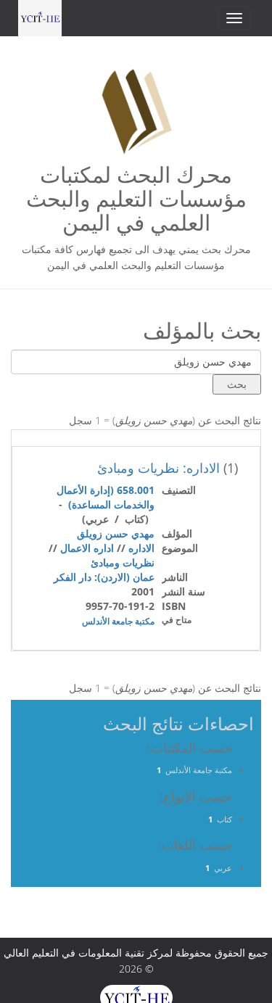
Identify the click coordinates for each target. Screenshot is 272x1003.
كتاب (224, 819)
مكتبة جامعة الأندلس (118, 621)
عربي (223, 867)
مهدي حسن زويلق (115, 533)
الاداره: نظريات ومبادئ (158, 467)
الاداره (141, 548)
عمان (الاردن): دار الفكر (104, 577)
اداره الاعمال (87, 548)
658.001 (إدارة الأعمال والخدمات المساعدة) (105, 497)
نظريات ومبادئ (122, 562)
